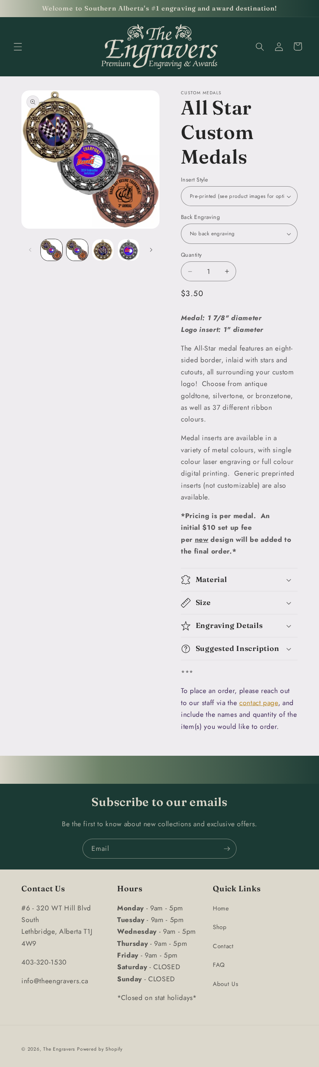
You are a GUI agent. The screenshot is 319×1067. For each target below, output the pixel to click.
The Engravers (59, 1049)
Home (221, 908)
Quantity (191, 255)
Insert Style (194, 179)
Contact (223, 946)
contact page (258, 703)
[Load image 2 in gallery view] (77, 250)
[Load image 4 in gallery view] (128, 250)
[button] (18, 46)
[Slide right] (151, 250)
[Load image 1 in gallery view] (51, 250)
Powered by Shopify (100, 1049)
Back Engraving (200, 217)
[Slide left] (30, 250)
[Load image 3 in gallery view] (103, 250)
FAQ (219, 965)
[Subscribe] (226, 849)
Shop (220, 927)
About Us (225, 984)
